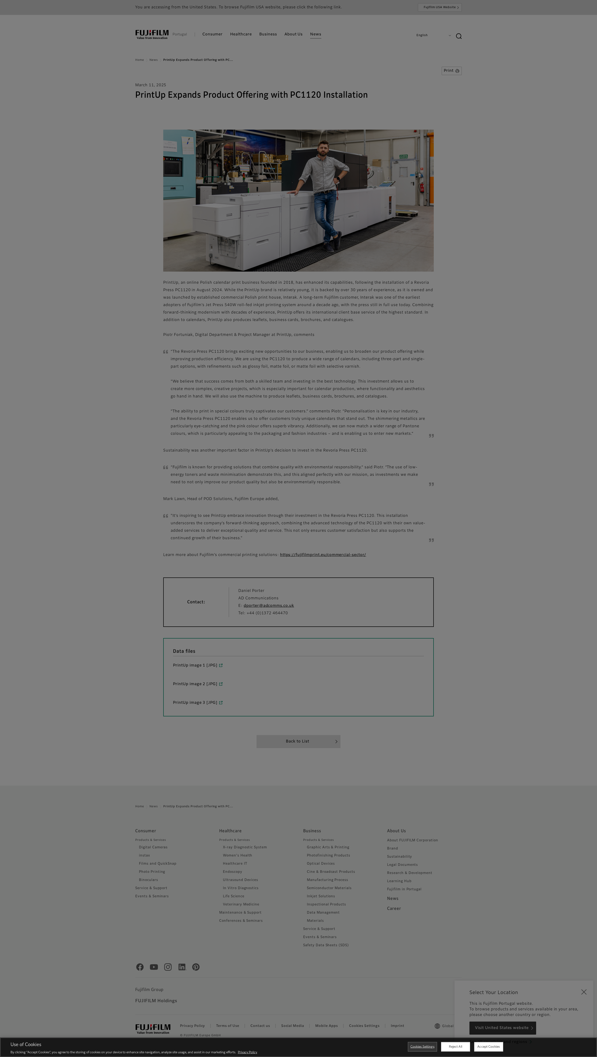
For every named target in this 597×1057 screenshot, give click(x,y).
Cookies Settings (422, 1046)
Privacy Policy (247, 1052)
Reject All (455, 1046)
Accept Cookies (488, 1046)
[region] (298, 1047)
